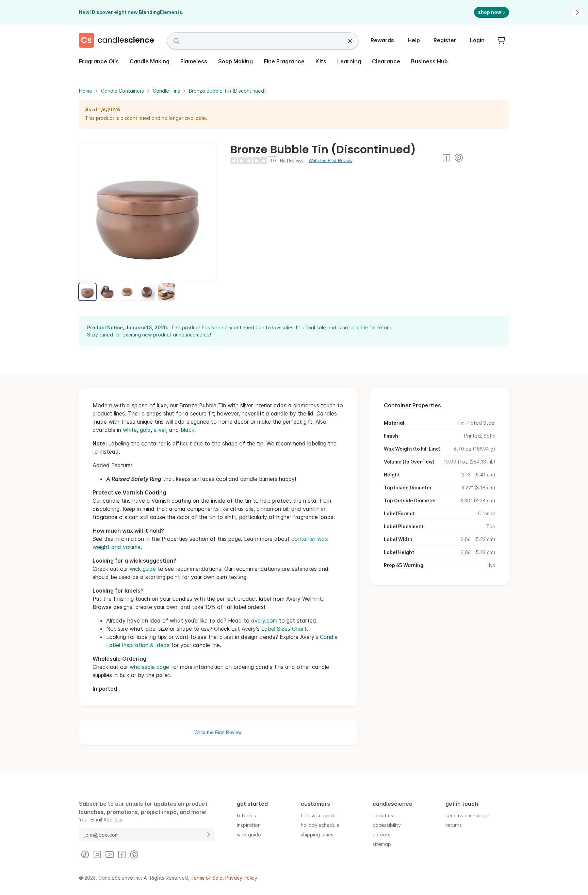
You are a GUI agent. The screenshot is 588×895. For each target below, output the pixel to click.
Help (414, 40)
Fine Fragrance (284, 61)
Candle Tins (166, 91)
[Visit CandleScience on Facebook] (446, 158)
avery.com (264, 620)
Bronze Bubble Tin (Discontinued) (227, 91)
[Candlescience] (119, 41)
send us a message (467, 815)
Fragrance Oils (99, 61)
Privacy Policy (241, 878)
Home (85, 91)
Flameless (193, 61)
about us (383, 815)
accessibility (387, 825)
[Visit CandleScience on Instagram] (97, 854)
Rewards (382, 40)
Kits (320, 61)
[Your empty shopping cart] (501, 41)
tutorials (246, 815)
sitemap (382, 844)
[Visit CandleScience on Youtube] (109, 854)
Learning (349, 61)
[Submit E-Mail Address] (208, 835)
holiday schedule (320, 825)
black (187, 429)
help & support (317, 815)
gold (145, 429)
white (130, 429)
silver (160, 429)
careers (381, 834)
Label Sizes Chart (284, 628)
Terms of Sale (207, 878)
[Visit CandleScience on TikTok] (85, 854)
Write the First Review (330, 160)
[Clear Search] (350, 41)
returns (453, 825)
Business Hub (429, 61)
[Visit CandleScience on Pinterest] (459, 158)
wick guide (143, 568)
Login (477, 40)
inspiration (249, 825)
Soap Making (235, 61)
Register (445, 40)
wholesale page (149, 666)
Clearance (386, 61)
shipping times (317, 834)
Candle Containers (122, 91)
